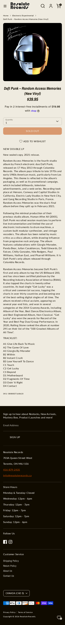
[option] (32, 52)
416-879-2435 (11, 469)
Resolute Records (27, 616)
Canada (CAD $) (15, 593)
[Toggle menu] (5, 6)
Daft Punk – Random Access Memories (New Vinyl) (25, 19)
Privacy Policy (9, 612)
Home (6, 15)
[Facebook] (5, 542)
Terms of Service (25, 612)
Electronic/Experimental (23, 15)
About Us (7, 570)
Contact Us (8, 575)
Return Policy (9, 565)
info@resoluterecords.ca (17, 475)
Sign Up (15, 437)
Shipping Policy (11, 560)
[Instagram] (10, 542)
